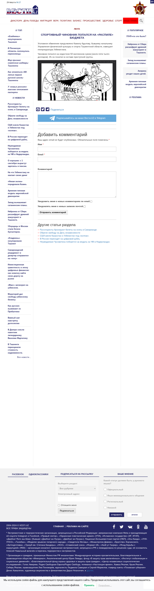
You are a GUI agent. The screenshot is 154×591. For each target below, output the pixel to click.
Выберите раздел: (68, 483)
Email (40, 154)
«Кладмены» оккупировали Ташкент (15, 39)
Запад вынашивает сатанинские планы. (136, 61)
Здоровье (108, 20)
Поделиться (57, 109)
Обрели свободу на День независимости (60, 232)
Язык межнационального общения (125, 495)
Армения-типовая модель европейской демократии (18, 193)
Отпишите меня (69, 505)
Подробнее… (105, 585)
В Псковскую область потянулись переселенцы (18, 51)
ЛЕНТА (77, 29)
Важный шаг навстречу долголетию (14, 320)
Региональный (115, 501)
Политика (65, 20)
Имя (40, 144)
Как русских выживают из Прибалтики (14, 309)
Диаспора (16, 20)
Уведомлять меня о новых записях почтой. (61, 206)
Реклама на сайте (77, 526)
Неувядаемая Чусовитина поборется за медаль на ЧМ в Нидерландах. (75, 242)
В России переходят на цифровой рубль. (60, 239)
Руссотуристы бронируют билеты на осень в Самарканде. (68, 229)
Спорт (118, 20)
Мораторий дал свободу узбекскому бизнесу (18, 297)
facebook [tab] (18, 474)
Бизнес (77, 20)
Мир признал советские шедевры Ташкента (18, 63)
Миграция (46, 20)
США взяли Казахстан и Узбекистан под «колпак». (64, 235)
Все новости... (24, 357)
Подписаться (67, 510)
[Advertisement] (24, 391)
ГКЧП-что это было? (136, 36)
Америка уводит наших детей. (136, 72)
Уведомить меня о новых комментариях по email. (64, 201)
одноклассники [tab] (38, 474)
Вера (56, 20)
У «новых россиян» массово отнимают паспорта (18, 89)
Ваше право (130, 20)
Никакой (111, 507)
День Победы (31, 20)
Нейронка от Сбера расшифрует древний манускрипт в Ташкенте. (135, 48)
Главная (58, 526)
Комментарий (45, 169)
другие (90, 570)
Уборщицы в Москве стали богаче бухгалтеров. (18, 229)
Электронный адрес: (69, 494)
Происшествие (92, 20)
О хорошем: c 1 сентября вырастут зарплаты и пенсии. (17, 163)
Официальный (115, 489)
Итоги (135, 514)
